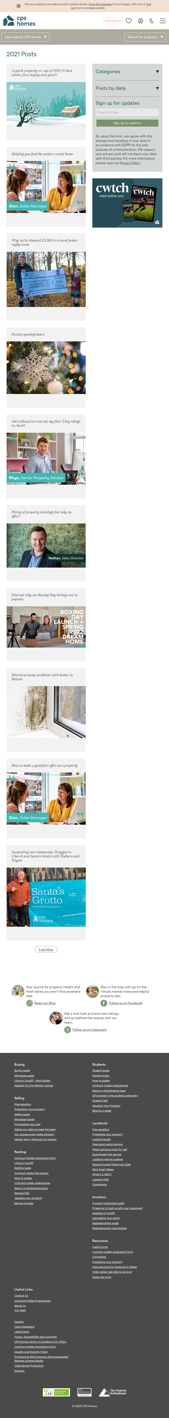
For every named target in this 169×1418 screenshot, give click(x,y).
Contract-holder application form (112, 1251)
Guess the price (101, 1277)
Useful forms (100, 1246)
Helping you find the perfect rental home (42, 154)
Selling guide (22, 1114)
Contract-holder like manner (31, 1173)
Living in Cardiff (23, 1163)
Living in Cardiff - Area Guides (32, 1080)
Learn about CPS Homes (23, 37)
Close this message (100, 4)
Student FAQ (100, 1100)
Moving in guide (23, 1203)
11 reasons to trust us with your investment (117, 1208)
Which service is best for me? (109, 1149)
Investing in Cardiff (103, 1213)
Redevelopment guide (105, 1223)
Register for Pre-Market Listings (33, 1085)
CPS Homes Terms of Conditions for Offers (40, 1341)
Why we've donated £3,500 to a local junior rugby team (44, 242)
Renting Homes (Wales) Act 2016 (111, 1164)
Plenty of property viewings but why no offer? (42, 514)
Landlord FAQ (100, 1179)
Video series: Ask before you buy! (112, 1271)
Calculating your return (106, 1218)
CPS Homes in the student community (115, 1095)
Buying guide (22, 1070)
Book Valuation (113, 20)
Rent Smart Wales (103, 1169)
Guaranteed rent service (106, 1154)
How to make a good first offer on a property (45, 765)
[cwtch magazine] (127, 226)
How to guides (23, 1178)
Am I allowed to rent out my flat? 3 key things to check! (46, 423)
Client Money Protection (29, 1365)
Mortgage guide (24, 1075)
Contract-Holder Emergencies (32, 1300)
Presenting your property (29, 1109)
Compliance (99, 1184)
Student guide (100, 1070)
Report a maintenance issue (31, 1188)
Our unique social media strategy (34, 1134)
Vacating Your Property (106, 1105)
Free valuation (22, 1104)
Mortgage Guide (24, 1119)
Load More (46, 949)
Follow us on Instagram (90, 1029)
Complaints (99, 1256)
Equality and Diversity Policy (31, 1351)
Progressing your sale (27, 1124)
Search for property (142, 37)
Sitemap (19, 1370)
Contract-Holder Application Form (35, 1158)
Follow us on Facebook (126, 1003)
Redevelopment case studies (109, 1228)
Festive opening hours (28, 334)
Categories (108, 71)
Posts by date (111, 88)
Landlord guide (101, 1139)
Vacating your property (28, 1198)
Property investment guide (108, 1203)
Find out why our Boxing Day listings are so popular (44, 597)
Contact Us (21, 1295)
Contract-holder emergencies (32, 1183)
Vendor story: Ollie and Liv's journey (35, 1139)
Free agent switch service (107, 1144)
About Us (20, 1305)
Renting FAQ (21, 1193)
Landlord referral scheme (107, 1159)
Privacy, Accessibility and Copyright (35, 1336)
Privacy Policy (130, 163)
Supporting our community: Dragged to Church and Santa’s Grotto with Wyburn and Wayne (46, 856)
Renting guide (22, 1167)
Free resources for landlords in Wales (114, 1266)
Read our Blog (45, 1003)
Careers (19, 1321)
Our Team (20, 1310)
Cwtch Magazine (24, 1326)
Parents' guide (100, 1075)
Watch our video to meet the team (35, 1129)
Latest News (21, 1331)
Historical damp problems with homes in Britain (42, 677)
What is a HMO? (102, 1174)
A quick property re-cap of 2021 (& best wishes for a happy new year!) (42, 72)
